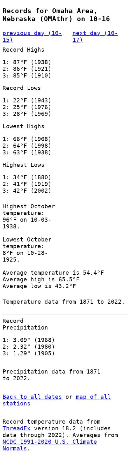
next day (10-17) (95, 36)
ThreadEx (17, 428)
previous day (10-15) (32, 36)
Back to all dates (32, 396)
